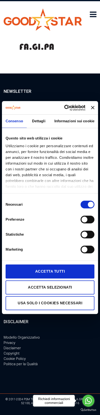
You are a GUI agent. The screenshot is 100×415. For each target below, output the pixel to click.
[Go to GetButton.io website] (88, 410)
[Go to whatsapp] (88, 401)
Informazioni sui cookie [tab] (74, 121)
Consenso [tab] (14, 121)
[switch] (87, 219)
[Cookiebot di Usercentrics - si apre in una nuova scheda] (64, 108)
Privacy (9, 343)
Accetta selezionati (50, 287)
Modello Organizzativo (22, 337)
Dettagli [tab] (38, 121)
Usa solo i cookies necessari (50, 303)
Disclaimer (12, 348)
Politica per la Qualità (21, 364)
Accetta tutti (50, 271)
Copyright (11, 353)
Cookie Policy (15, 359)
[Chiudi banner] (92, 107)
